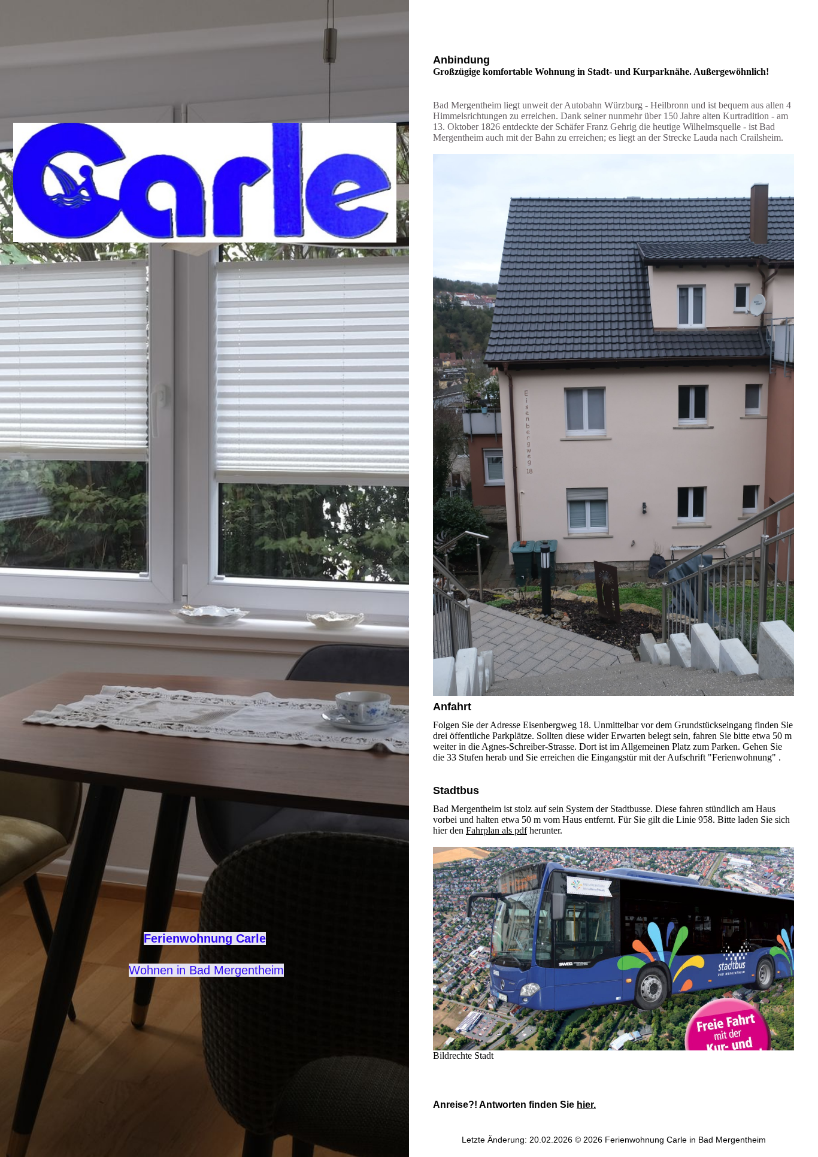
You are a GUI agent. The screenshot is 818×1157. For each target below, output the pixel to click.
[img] (204, 182)
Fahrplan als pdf (496, 830)
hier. (586, 1105)
